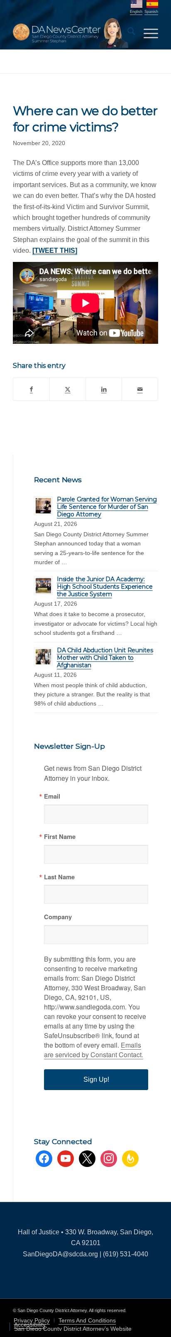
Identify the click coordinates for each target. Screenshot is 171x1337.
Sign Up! (96, 1079)
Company (58, 917)
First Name (60, 837)
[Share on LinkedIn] (104, 389)
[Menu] (146, 32)
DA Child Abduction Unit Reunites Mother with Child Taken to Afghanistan (105, 657)
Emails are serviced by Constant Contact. (93, 1049)
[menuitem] (127, 32)
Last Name (59, 877)
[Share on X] (68, 389)
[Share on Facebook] (31, 389)
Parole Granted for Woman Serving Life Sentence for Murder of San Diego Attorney (107, 507)
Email (52, 796)
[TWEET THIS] (54, 250)
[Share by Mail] (140, 389)
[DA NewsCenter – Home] (71, 32)
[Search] (127, 32)
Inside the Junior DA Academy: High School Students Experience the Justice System (105, 586)
